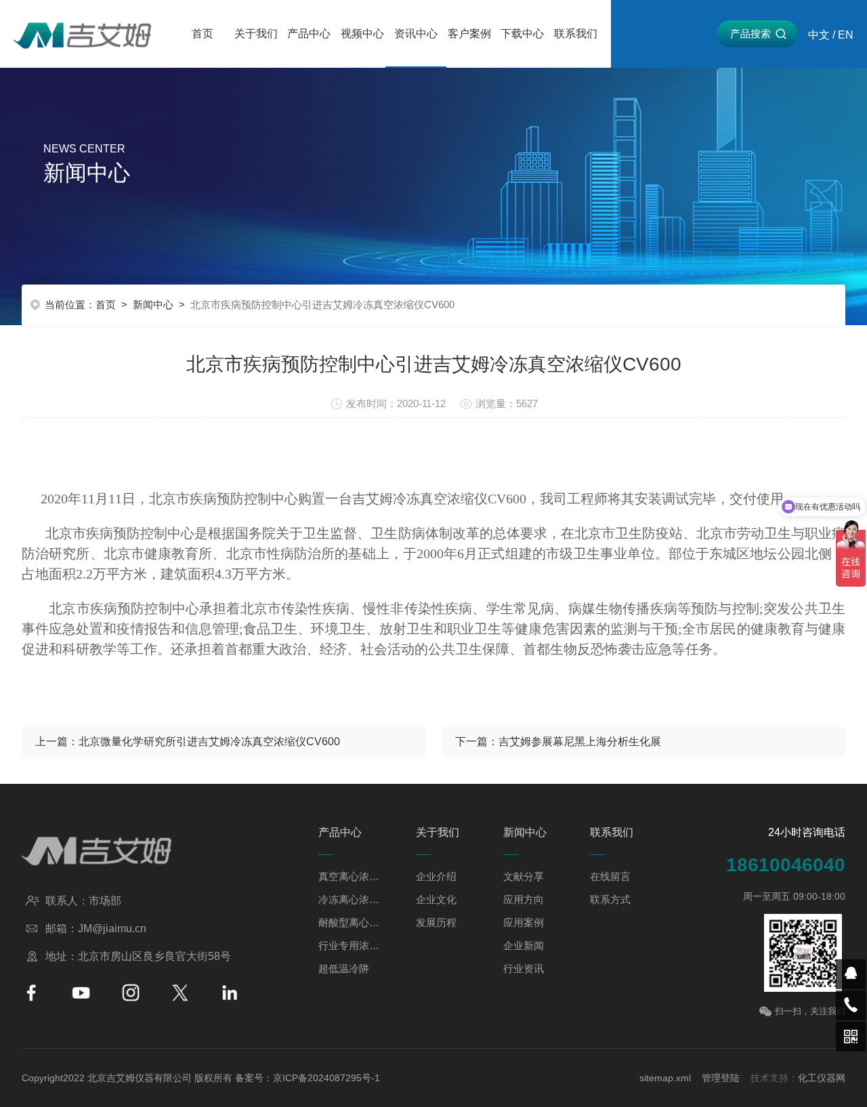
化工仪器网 (821, 1077)
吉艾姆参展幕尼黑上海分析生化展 (580, 741)
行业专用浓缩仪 (349, 945)
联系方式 (610, 899)
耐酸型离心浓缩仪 (349, 922)
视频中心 (362, 33)
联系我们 (575, 33)
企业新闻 (523, 945)
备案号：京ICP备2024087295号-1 (307, 1077)
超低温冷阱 (343, 968)
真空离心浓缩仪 (349, 876)
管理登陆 (721, 1077)
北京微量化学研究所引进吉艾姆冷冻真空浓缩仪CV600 (209, 741)
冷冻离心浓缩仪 (349, 899)
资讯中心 (416, 33)
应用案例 (523, 922)
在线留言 (610, 876)
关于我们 (256, 33)
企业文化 (436, 899)
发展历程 (436, 922)
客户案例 (469, 33)
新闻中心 (153, 304)
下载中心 (522, 33)
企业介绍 (436, 876)
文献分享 (523, 876)
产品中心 (309, 33)
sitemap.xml (665, 1077)
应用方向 (523, 899)
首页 (202, 33)
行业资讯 (523, 968)
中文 (819, 35)
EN (845, 35)
